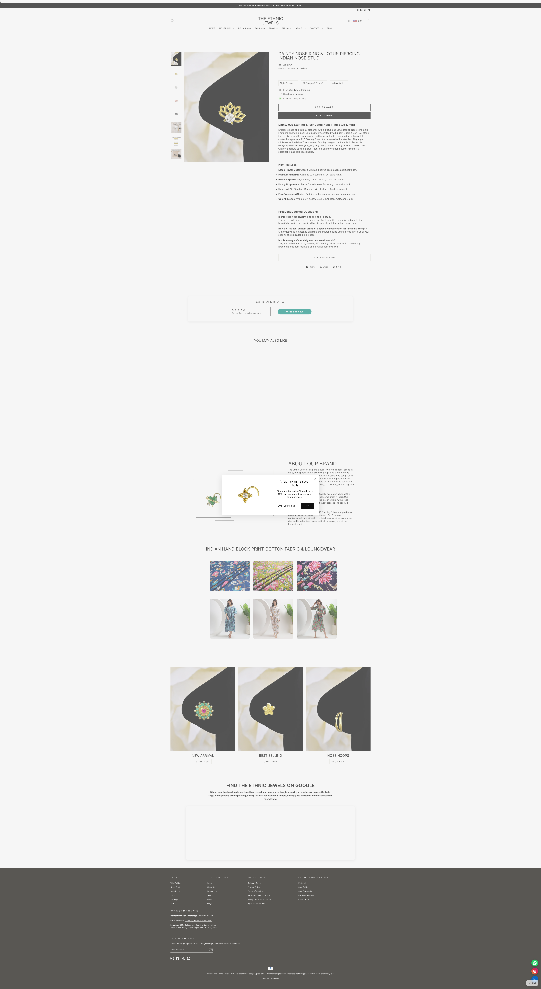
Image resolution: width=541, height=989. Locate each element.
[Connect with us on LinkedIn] (534, 979)
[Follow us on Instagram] (534, 971)
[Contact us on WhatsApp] (534, 963)
